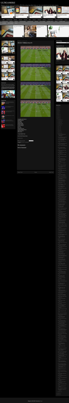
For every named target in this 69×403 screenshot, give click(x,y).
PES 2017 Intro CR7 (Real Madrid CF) (61, 301)
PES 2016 (16, 21)
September (59, 123)
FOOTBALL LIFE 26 (50, 21)
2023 (58, 110)
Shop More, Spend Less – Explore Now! (41, 26)
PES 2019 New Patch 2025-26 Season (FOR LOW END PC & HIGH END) (9, 103)
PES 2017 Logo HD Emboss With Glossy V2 (62, 366)
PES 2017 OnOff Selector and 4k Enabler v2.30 (62, 193)
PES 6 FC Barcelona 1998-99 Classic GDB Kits (62, 184)
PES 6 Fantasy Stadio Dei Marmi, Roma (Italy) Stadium (62, 255)
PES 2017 (34, 19)
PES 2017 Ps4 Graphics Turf (62, 332)
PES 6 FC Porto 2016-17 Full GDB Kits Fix (62, 151)
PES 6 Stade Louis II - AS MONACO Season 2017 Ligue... (61, 288)
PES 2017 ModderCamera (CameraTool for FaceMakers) (62, 329)
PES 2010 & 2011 (5, 21)
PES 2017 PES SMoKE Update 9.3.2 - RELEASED (62, 139)
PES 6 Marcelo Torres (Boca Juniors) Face (62, 382)
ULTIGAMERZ (8, 2)
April (59, 130)
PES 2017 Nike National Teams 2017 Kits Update (62, 338)
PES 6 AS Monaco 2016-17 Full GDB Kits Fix (62, 247)
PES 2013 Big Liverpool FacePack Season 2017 (61, 276)
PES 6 (30, 19)
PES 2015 (36, 21)
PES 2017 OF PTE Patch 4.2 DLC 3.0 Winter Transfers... (62, 336)
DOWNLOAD (20, 138)
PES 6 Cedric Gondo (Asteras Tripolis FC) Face (62, 190)
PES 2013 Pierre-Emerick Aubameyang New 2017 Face (62, 290)
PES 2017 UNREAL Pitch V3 (62, 339)
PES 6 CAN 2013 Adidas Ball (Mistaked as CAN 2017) (62, 245)
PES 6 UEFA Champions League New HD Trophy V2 (62, 234)
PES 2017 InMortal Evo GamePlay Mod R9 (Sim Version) (61, 344)
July (58, 126)
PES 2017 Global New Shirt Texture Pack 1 (62, 166)
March (59, 131)
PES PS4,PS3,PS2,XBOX (59, 19)
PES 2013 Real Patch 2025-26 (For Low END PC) (9, 107)
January (59, 391)
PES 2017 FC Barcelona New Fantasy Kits (62, 168)
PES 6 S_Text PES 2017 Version (62, 225)
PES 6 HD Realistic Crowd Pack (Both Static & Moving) (62, 137)
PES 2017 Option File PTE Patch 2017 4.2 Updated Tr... (62, 175)
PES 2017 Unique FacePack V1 (62, 176)
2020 (58, 114)
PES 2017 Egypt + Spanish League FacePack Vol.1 (61, 263)
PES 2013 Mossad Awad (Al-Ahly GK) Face (62, 212)
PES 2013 (44, 19)
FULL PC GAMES (42, 21)
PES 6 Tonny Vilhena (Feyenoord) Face (61, 206)
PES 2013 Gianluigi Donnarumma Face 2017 (61, 253)
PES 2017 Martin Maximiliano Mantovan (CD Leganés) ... (62, 214)
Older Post (51, 172)
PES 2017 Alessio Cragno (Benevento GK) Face (61, 317)
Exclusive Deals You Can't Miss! (10, 45)
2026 (58, 106)
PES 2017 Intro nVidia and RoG (62, 351)
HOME (3, 19)
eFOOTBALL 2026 (9, 19)
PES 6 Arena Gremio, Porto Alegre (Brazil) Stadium (61, 259)
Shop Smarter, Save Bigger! (18, 26)
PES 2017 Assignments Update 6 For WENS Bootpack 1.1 (62, 325)
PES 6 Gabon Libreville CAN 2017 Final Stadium (62, 353)
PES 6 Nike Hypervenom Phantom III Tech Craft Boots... (61, 237)
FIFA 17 (56, 21)
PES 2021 (15, 19)
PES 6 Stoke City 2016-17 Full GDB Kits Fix (62, 153)
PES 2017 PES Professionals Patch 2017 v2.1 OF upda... (62, 294)
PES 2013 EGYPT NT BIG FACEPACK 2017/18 (61, 230)
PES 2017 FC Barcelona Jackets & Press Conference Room (62, 197)
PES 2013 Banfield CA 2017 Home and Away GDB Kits (62, 272)
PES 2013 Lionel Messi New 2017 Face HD (62, 292)
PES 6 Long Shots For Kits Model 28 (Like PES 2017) (62, 321)
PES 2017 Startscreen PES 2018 (62, 208)
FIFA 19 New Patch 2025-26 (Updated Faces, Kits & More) (9, 125)
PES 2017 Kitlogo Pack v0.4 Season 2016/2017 (62, 349)
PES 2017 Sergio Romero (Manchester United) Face (62, 180)
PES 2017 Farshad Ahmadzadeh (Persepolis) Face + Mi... (62, 216)
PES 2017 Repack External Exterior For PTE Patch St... (62, 159)
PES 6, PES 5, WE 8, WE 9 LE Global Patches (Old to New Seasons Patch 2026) (8, 85)
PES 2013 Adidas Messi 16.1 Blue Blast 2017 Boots (62, 323)
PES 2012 (11, 21)
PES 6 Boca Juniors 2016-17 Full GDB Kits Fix (62, 251)
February (59, 133)
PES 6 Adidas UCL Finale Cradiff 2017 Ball (61, 283)
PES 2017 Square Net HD (61, 279)
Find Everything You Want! (4, 45)
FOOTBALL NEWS (62, 21)
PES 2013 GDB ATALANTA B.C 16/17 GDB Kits (62, 305)
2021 (58, 113)
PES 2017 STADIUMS (25, 142)
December (59, 119)
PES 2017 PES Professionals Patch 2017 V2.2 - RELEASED (62, 135)
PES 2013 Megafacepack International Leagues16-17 (62, 201)
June (59, 127)
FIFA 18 (66, 19)
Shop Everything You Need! (11, 62)
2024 (58, 109)
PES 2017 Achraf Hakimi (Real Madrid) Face (62, 297)
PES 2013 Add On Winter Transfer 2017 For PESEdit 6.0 (62, 148)
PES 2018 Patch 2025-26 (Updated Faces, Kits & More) (9, 120)
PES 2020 (20, 19)
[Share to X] (31, 140)
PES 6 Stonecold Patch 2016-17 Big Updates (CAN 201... (62, 195)
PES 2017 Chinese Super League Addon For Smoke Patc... (62, 144)
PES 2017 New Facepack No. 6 (62, 202)
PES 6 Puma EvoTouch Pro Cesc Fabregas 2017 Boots (62, 355)
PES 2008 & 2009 (30, 21)
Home (35, 172)
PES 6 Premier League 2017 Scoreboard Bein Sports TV (62, 199)
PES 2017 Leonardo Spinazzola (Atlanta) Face (62, 314)
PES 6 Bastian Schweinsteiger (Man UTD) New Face (62, 220)
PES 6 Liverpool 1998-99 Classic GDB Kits (61, 186)
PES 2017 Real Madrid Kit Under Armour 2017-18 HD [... (62, 362)
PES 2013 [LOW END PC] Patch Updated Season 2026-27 (9, 111)
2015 (58, 394)
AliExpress (15, 27)
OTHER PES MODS (23, 21)
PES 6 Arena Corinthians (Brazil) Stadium (61, 257)
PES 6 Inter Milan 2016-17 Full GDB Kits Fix (62, 249)
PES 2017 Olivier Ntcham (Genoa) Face (61, 182)
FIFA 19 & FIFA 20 (50, 19)
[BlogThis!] (30, 140)
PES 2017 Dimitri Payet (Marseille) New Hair (61, 241)
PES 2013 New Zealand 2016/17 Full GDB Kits (62, 178)
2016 (58, 393)
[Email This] (29, 140)
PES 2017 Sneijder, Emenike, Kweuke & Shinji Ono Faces (62, 364)
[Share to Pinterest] (32, 140)
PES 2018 (39, 19)
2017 (58, 118)
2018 (58, 117)
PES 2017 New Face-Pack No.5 (62, 228)
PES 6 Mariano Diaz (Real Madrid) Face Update (61, 204)
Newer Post (20, 172)
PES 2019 (25, 19)
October (59, 122)
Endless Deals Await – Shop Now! (4, 52)
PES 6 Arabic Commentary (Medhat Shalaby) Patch (61, 222)
